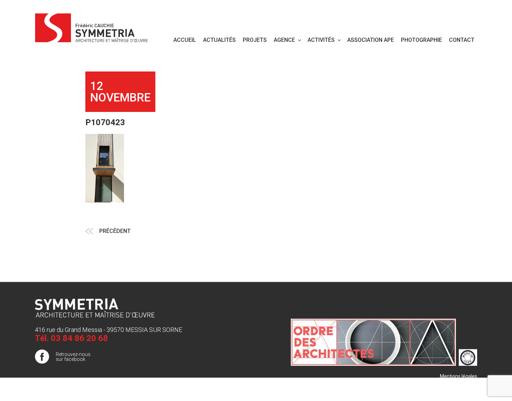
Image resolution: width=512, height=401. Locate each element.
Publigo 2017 (463, 390)
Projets (255, 40)
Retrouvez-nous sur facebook (73, 356)
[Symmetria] (91, 26)
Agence (284, 40)
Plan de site (464, 383)
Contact (461, 40)
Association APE (370, 40)
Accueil (184, 40)
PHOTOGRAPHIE (421, 40)
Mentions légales (458, 376)
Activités (321, 40)
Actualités (219, 40)
